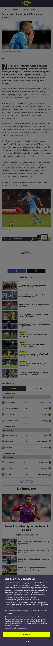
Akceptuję (26, 634)
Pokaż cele (26, 641)
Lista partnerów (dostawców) (16, 628)
